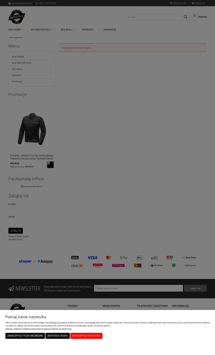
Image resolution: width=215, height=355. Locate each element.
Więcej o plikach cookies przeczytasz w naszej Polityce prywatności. (38, 328)
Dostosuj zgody (58, 335)
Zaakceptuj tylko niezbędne (25, 335)
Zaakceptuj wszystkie (86, 335)
